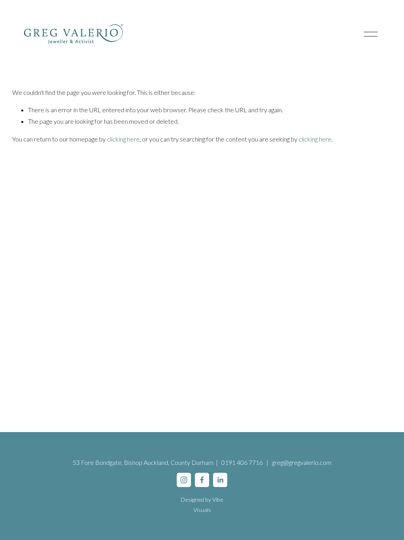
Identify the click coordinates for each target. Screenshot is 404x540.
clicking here (123, 139)
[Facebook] (202, 480)
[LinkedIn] (220, 480)
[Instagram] (184, 480)
